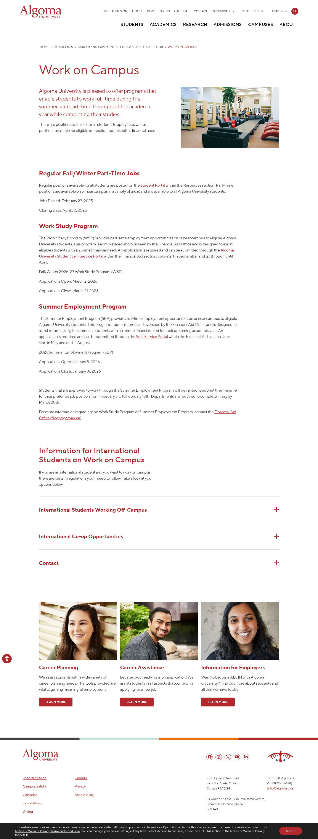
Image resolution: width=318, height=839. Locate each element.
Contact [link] (200, 11)
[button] (40, 755)
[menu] (209, 757)
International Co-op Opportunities (81, 536)
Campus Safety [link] (223, 11)
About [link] (287, 24)
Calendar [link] (182, 11)
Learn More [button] (55, 702)
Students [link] (131, 24)
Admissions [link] (228, 24)
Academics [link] (163, 24)
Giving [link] (165, 11)
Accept (291, 831)
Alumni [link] (137, 11)
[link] (294, 11)
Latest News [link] (32, 803)
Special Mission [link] (115, 11)
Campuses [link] (260, 24)
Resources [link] (250, 11)
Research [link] (195, 24)
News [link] (151, 11)
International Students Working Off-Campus (93, 510)
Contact (49, 563)
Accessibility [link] (84, 795)
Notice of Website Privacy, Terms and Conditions (47, 831)
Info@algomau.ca (280, 788)
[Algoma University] (41, 17)
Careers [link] (81, 778)
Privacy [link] (80, 786)
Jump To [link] (277, 11)
